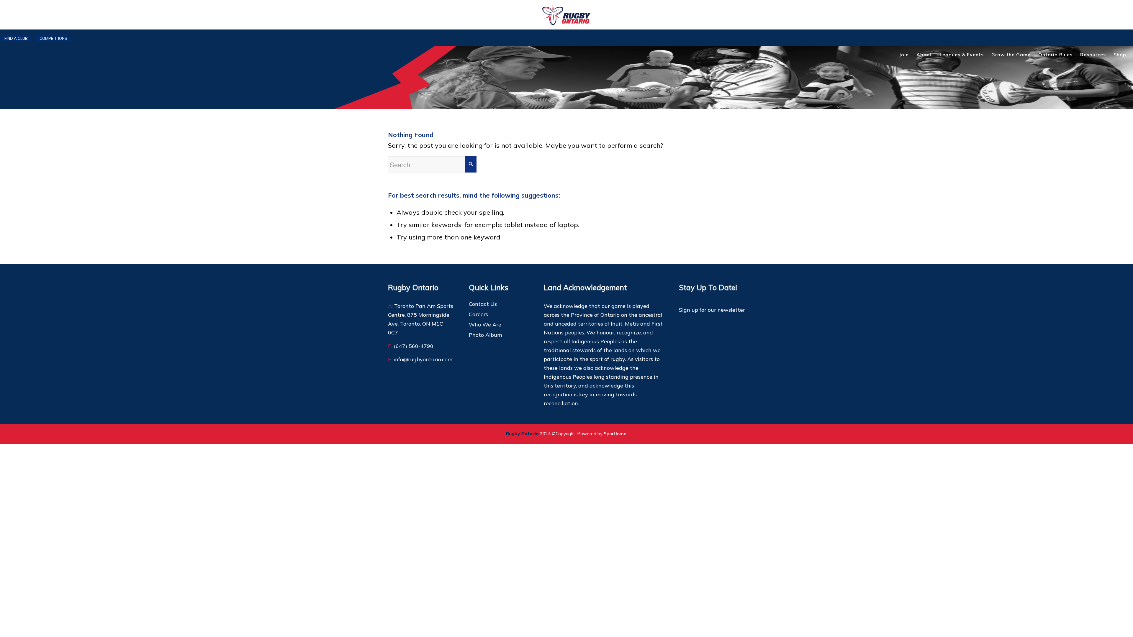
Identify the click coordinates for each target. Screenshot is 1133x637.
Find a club (16, 38)
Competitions (53, 38)
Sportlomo (615, 433)
